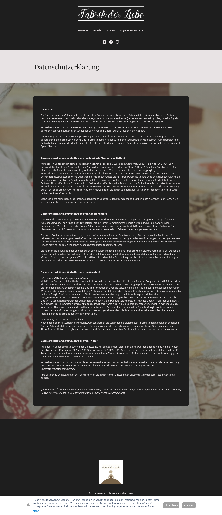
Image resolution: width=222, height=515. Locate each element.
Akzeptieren (171, 505)
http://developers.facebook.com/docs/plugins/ (129, 170)
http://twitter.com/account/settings (155, 374)
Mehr (36, 510)
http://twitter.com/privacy (61, 368)
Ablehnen (188, 505)
